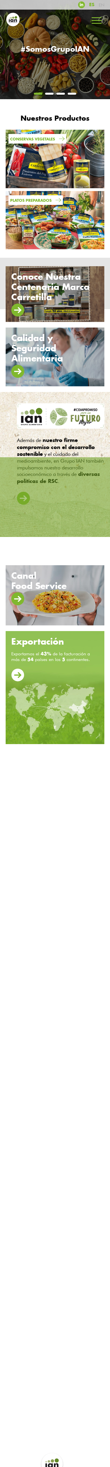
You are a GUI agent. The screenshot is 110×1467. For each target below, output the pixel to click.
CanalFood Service (39, 581)
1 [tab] (38, 94)
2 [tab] (49, 94)
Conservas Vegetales (33, 139)
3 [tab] (60, 94)
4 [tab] (72, 94)
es (91, 5)
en (101, 5)
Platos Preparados (31, 200)
